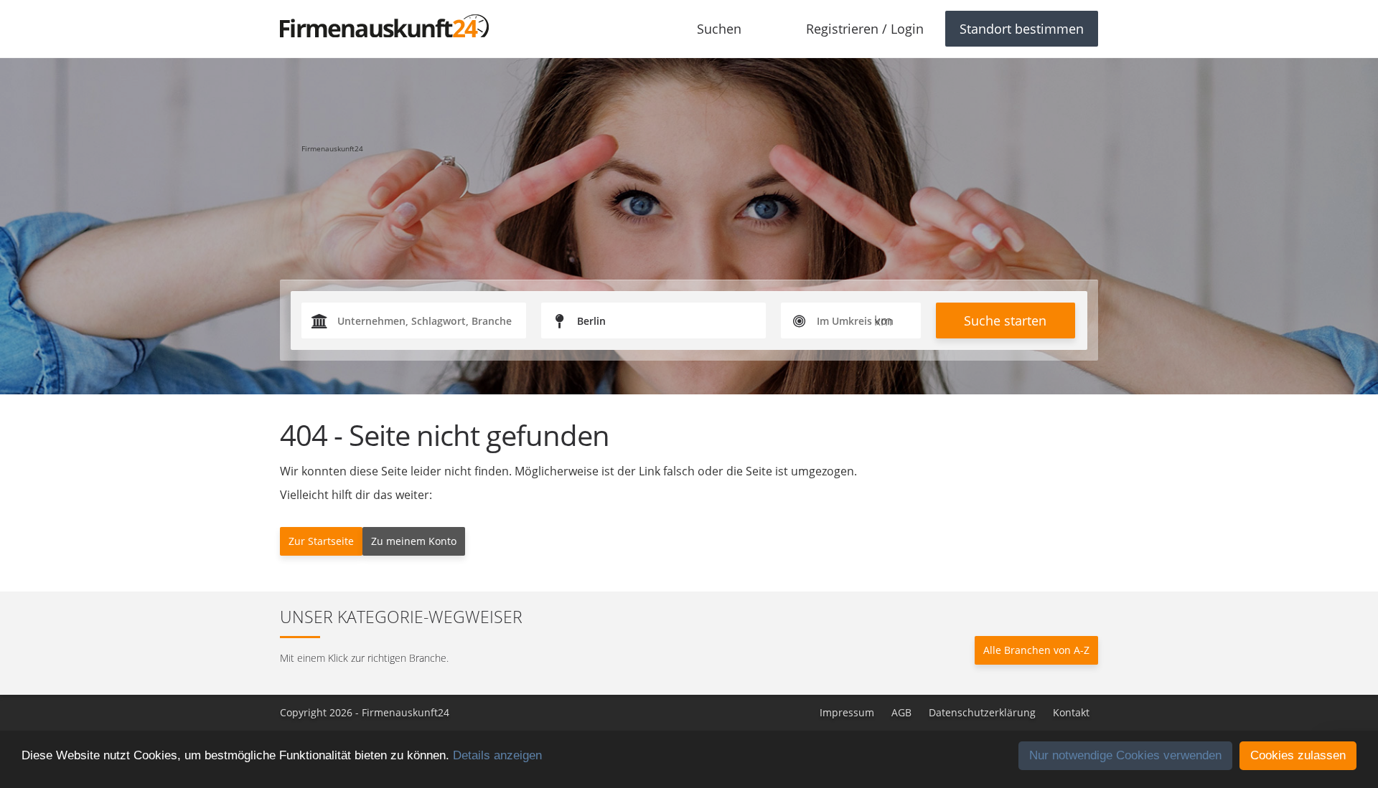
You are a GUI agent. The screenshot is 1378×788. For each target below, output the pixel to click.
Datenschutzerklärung (982, 712)
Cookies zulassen (1298, 755)
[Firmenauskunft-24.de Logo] (384, 25)
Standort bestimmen (1022, 28)
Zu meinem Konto (413, 541)
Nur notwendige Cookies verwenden (1125, 755)
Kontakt (1071, 712)
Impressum (847, 712)
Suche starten (1005, 320)
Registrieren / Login (865, 28)
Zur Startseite (321, 541)
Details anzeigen (497, 755)
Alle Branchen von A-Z (1036, 650)
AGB (901, 712)
